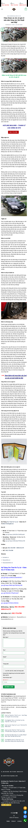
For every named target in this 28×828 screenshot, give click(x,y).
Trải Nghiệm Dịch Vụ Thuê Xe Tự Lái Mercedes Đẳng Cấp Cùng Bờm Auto (14, 740)
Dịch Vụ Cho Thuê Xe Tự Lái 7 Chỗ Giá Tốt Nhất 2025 (16, 725)
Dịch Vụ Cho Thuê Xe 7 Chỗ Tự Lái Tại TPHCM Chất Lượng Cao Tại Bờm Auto (15, 730)
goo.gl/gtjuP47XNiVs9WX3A (9, 603)
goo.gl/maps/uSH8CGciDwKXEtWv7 (11, 577)
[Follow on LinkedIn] (16, 813)
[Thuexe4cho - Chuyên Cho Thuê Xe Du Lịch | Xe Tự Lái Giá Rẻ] (14, 9)
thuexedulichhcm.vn (8, 562)
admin (20, 24)
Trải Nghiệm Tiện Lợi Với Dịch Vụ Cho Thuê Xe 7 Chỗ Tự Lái (14, 721)
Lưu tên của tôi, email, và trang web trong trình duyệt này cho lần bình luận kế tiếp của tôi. (14, 673)
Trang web (6, 663)
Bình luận (6, 637)
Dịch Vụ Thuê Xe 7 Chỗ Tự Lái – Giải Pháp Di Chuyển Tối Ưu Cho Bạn (16, 716)
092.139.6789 (11, 548)
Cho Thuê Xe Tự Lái (12, 522)
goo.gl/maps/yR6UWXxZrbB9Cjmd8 (15, 534)
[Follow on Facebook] (11, 813)
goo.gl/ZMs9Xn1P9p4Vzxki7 (10, 593)
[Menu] (2, 9)
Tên (4, 650)
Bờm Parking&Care (8, 523)
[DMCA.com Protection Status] (6, 805)
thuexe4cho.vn (6, 560)
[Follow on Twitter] (15, 813)
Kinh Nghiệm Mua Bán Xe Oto (14, 16)
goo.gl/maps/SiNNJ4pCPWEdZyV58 (15, 541)
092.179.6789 (9, 550)
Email (5, 657)
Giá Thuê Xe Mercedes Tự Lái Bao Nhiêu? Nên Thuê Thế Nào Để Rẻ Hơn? (16, 735)
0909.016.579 (20, 548)
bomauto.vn (6, 557)
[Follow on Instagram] (13, 813)
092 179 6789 (13, 132)
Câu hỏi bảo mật (7, 677)
